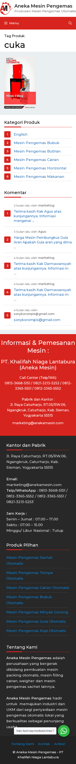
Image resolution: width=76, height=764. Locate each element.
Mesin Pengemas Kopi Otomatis (36, 631)
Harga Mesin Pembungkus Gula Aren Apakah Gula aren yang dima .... (43, 242)
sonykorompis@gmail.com (37, 320)
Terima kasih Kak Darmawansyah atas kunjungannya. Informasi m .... (42, 268)
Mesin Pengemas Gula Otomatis (36, 621)
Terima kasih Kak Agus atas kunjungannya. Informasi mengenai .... (37, 216)
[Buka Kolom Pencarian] (70, 23)
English (20, 134)
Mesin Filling (14, 95)
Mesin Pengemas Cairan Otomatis (37, 588)
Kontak (44, 744)
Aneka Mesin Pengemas (43, 6)
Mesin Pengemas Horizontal (40, 168)
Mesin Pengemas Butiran (37, 151)
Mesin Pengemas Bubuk (36, 143)
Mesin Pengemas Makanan (39, 176)
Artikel (59, 744)
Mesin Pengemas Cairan (36, 160)
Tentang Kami (22, 744)
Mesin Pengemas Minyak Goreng (37, 612)
